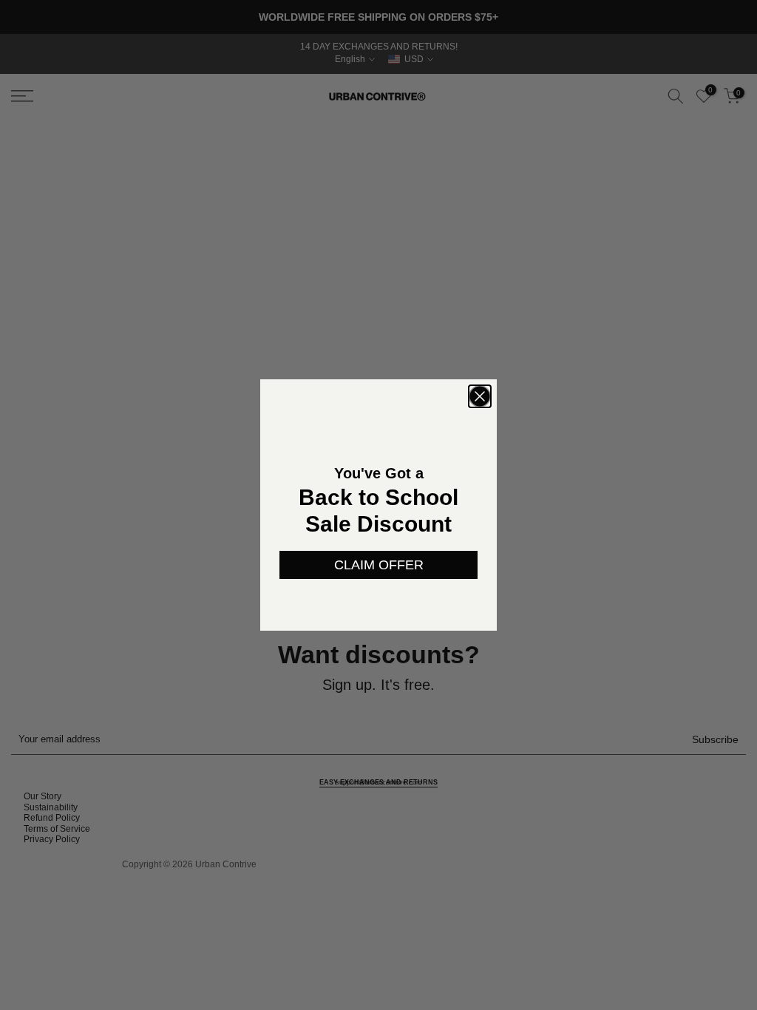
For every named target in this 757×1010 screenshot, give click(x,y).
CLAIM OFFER (379, 564)
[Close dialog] (480, 396)
